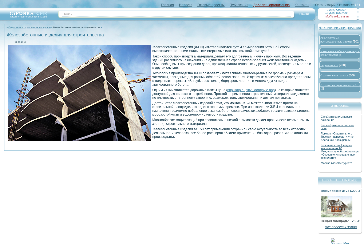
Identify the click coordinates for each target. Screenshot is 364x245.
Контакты (302, 5)
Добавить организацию (271, 5)
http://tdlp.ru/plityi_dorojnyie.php (251, 90)
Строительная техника (334, 75)
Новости (185, 5)
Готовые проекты (211, 5)
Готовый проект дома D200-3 (340, 190)
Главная (167, 5)
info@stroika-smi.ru (337, 16)
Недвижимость (329, 65)
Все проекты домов (341, 227)
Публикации (239, 5)
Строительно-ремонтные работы (340, 85)
